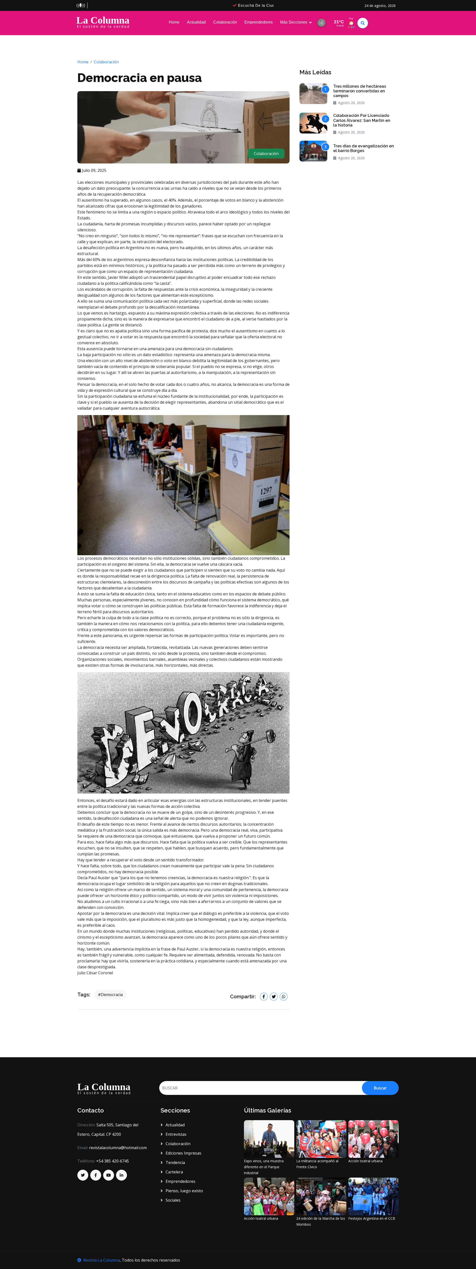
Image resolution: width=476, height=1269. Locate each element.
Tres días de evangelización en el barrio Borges (363, 148)
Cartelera (174, 1172)
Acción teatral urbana (365, 1161)
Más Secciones (293, 22)
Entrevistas (175, 1134)
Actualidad (196, 22)
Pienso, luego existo (184, 1190)
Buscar (380, 1088)
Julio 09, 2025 (93, 170)
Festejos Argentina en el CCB (371, 1218)
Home (174, 22)
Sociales (172, 1200)
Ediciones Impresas (183, 1153)
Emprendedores (258, 22)
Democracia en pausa (139, 78)
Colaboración (225, 22)
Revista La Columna (101, 1260)
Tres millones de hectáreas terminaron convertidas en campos (359, 91)
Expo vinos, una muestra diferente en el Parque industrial (264, 1167)
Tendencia (175, 1162)
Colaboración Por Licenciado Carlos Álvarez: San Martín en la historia (361, 120)
